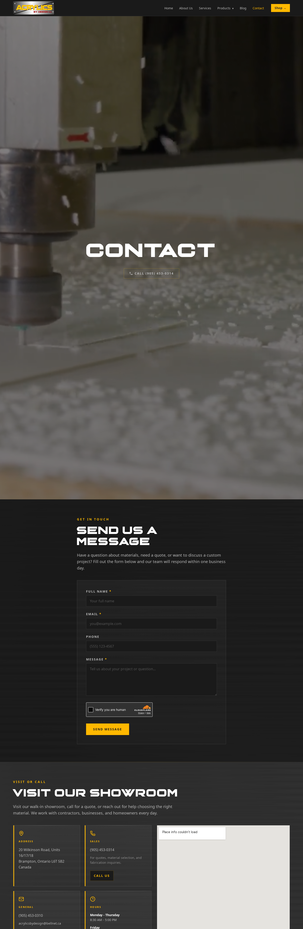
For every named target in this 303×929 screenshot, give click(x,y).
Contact (258, 8)
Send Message (107, 729)
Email (94, 614)
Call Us (102, 876)
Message (96, 659)
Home (168, 8)
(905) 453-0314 (102, 849)
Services (205, 8)
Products (225, 8)
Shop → (280, 8)
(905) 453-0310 (31, 915)
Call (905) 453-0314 (154, 273)
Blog (243, 8)
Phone (92, 636)
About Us (186, 8)
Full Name (99, 591)
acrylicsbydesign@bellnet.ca (40, 923)
